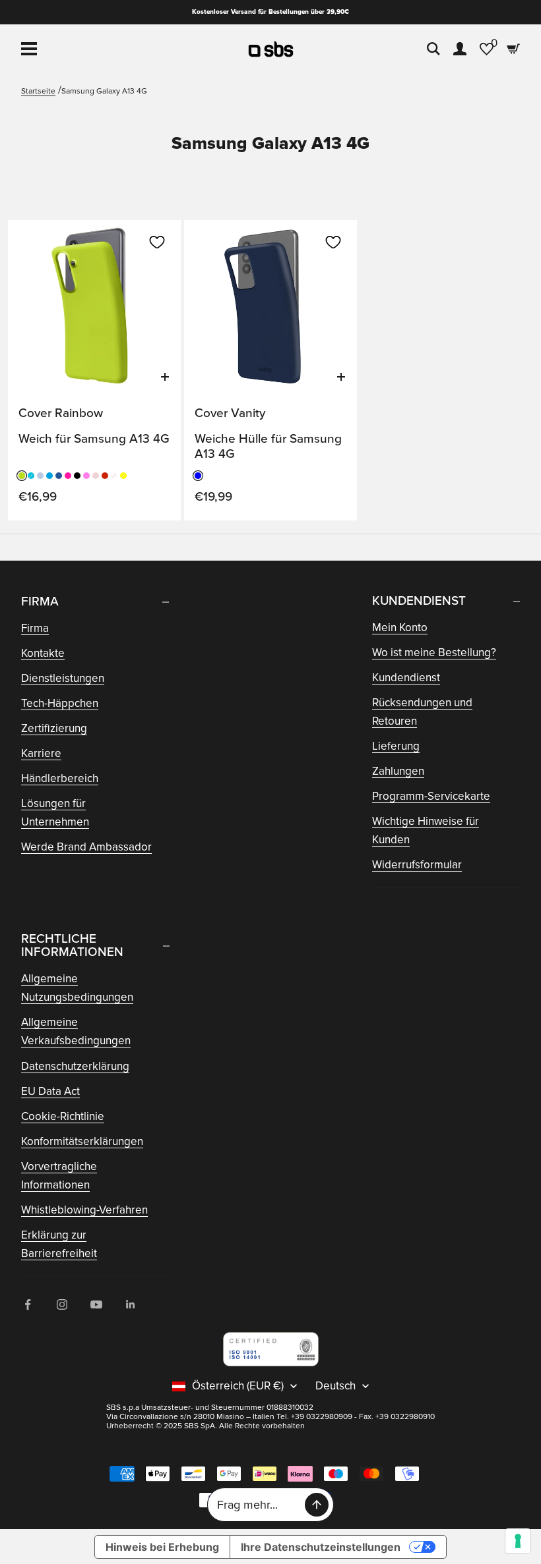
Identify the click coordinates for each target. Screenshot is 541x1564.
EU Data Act (50, 1091)
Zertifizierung (54, 728)
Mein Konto (400, 627)
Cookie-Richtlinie (62, 1116)
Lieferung (396, 746)
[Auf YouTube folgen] (96, 1304)
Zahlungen (398, 771)
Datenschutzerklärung (75, 1066)
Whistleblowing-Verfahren (84, 1210)
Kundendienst (406, 677)
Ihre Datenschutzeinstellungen (320, 1546)
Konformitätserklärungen (82, 1141)
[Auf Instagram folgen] (62, 1304)
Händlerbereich (59, 778)
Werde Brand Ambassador (86, 847)
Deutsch (335, 1386)
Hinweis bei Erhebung (162, 1546)
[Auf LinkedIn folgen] (130, 1304)
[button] (157, 242)
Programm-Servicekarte (431, 796)
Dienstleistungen (62, 678)
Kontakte (43, 653)
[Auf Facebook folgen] (27, 1304)
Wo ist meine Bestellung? (434, 652)
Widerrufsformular (417, 865)
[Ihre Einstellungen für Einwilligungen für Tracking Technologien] (517, 1540)
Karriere (41, 753)
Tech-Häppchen (59, 703)
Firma (35, 628)
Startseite (38, 91)
